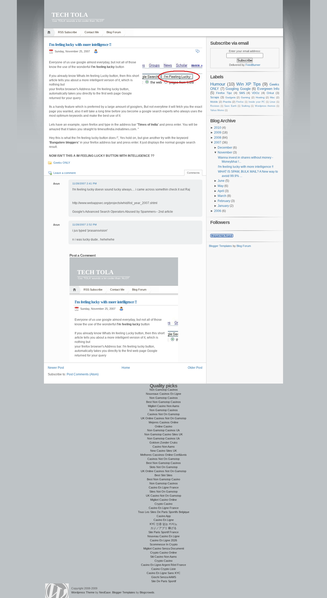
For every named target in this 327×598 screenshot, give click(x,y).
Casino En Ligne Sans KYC (163, 573)
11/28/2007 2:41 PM (84, 183)
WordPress (57, 590)
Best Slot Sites (163, 475)
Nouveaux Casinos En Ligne (163, 393)
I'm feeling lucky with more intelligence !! (80, 44)
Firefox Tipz (224, 92)
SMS (242, 92)
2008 (217, 137)
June (221, 181)
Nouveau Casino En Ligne (163, 536)
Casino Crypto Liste (163, 568)
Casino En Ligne (164, 519)
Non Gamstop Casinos (163, 389)
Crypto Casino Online (163, 552)
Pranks (227, 101)
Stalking (245, 106)
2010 (217, 127)
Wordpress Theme (83, 592)
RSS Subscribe (67, 32)
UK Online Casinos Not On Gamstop (163, 418)
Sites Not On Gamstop (163, 491)
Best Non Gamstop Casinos (163, 401)
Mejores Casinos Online (163, 422)
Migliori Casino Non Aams (163, 406)
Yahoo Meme (217, 110)
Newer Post (56, 367)
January (223, 206)
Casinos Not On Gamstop (163, 414)
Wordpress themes (265, 106)
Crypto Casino (163, 503)
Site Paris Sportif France (163, 532)
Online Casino (163, 426)
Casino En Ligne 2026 (163, 540)
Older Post (195, 367)
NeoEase (105, 592)
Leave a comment (64, 172)
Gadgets (230, 97)
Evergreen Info (268, 89)
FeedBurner (253, 64)
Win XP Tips (248, 84)
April (221, 191)
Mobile (214, 101)
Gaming (245, 97)
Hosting (260, 97)
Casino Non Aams (164, 446)
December (225, 147)
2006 (217, 211)
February (224, 201)
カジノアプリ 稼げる (163, 528)
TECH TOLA (70, 14)
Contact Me (92, 32)
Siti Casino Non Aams (163, 556)
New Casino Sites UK (163, 450)
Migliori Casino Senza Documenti (163, 548)
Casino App (164, 516)
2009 (217, 132)
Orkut (270, 92)
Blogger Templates (220, 245)
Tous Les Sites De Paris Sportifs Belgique (163, 511)
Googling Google (238, 89)
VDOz (256, 92)
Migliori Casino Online (163, 499)
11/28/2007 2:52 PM (84, 224)
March (222, 196)
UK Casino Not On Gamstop (163, 495)
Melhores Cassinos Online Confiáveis (163, 454)
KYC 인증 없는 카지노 (163, 523)
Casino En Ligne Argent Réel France (163, 564)
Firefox (240, 102)
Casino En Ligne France (164, 487)
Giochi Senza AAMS (163, 577)
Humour (217, 84)
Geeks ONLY (61, 162)
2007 (217, 142)
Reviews (214, 106)
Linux (272, 102)
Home (49, 32)
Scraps (214, 97)
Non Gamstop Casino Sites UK (163, 434)
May (221, 186)
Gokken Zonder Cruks (163, 442)
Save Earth (230, 106)
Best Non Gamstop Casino (163, 479)
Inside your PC (257, 102)
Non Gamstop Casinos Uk (163, 430)
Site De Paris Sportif (163, 581)
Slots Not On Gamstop (163, 467)
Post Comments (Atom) (83, 374)
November (225, 152)
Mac (272, 97)
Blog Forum (114, 32)
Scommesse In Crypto (164, 544)
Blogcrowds (147, 592)
